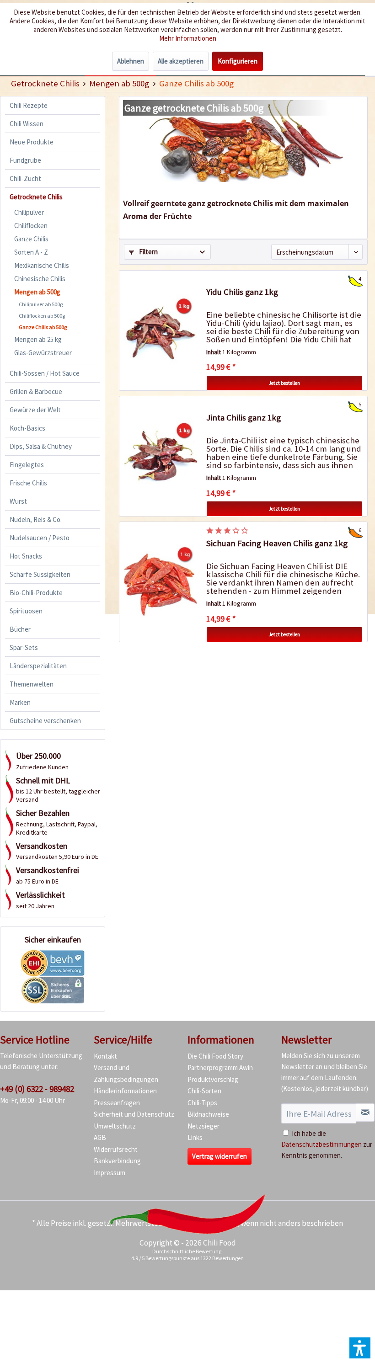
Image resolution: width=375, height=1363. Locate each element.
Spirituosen (26, 611)
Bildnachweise (208, 1114)
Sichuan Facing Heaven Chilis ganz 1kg (277, 543)
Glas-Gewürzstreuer (43, 352)
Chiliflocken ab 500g (42, 315)
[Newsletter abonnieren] (365, 1112)
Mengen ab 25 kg (38, 339)
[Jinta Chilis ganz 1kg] (160, 456)
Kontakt (105, 1056)
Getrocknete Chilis (36, 196)
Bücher (20, 629)
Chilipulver (29, 212)
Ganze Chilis (31, 238)
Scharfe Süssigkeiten (40, 574)
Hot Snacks (26, 556)
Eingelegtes (27, 464)
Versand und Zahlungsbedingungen (126, 1073)
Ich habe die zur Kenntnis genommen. (326, 1144)
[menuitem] (45, 83)
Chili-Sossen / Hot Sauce (45, 373)
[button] (359, 1347)
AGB (100, 1137)
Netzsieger (204, 1126)
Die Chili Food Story (215, 1056)
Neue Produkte (32, 142)
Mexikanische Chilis (41, 265)
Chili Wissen (26, 123)
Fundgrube (25, 160)
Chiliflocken (31, 225)
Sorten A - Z (31, 252)
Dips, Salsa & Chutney (41, 446)
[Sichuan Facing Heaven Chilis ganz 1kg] (160, 582)
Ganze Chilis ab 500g (43, 327)
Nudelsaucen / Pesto (40, 537)
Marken (20, 702)
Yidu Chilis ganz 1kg (242, 292)
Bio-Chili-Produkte (36, 592)
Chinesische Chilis (39, 278)
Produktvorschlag (213, 1079)
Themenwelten (32, 684)
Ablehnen (130, 61)
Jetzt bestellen (284, 383)
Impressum (109, 1172)
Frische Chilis (28, 483)
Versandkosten (212, 1223)
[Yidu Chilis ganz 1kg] (160, 330)
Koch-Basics (27, 428)
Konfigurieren (237, 61)
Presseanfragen (117, 1102)
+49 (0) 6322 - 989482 (37, 1088)
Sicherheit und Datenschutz (134, 1114)
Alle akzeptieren (181, 61)
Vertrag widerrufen (219, 1156)
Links (195, 1137)
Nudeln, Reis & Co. (36, 519)
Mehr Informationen (187, 38)
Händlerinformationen (125, 1090)
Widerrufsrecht (116, 1149)
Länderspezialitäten (38, 665)
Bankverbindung (117, 1160)
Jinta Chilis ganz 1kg (243, 417)
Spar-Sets (24, 647)
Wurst (18, 501)
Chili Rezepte (29, 105)
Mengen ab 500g (37, 292)
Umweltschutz (115, 1126)
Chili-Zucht (25, 178)
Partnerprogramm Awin (220, 1067)
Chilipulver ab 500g (41, 304)
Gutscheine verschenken (45, 720)
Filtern (148, 251)
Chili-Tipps (202, 1102)
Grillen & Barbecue (36, 391)
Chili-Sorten (204, 1090)
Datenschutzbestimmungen (321, 1144)
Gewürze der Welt (35, 409)
